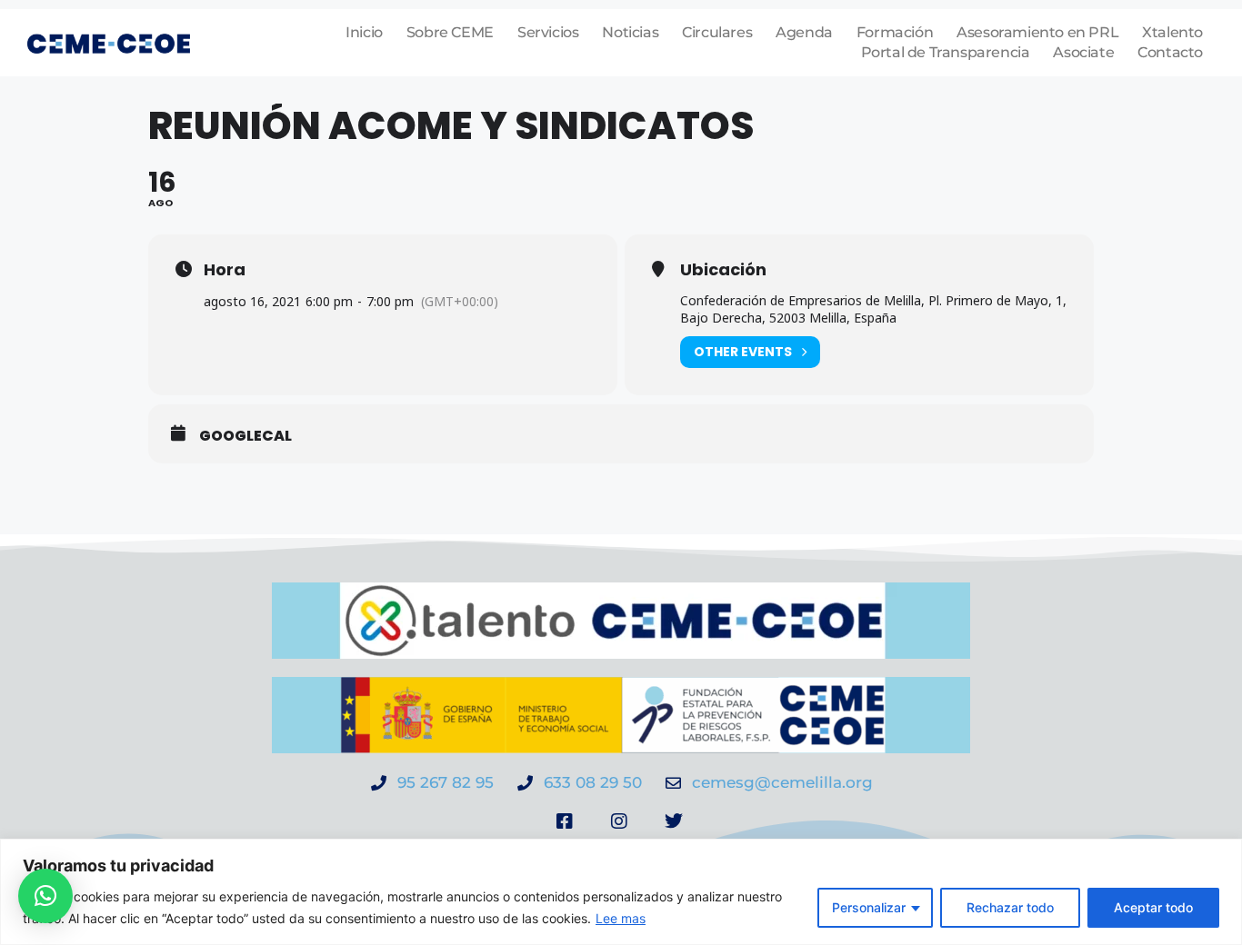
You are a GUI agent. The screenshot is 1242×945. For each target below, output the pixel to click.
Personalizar (869, 907)
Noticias (630, 32)
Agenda (804, 32)
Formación (894, 32)
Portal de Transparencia (945, 52)
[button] (45, 896)
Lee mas (621, 918)
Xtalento (1172, 32)
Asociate (1083, 52)
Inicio (364, 32)
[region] (621, 892)
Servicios (547, 32)
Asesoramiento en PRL (1037, 32)
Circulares (717, 32)
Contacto (1170, 52)
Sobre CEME (450, 32)
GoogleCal (245, 436)
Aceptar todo (1153, 907)
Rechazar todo (1010, 907)
